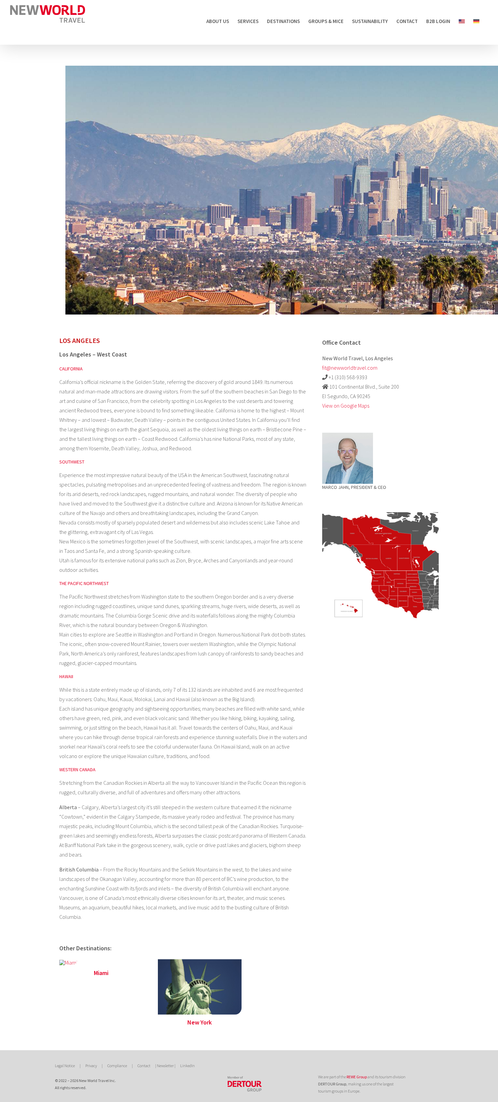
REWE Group (357, 1076)
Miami (101, 973)
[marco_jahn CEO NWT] (347, 435)
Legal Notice (65, 1065)
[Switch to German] (476, 21)
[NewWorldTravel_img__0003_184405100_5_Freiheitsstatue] (199, 961)
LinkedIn (187, 1065)
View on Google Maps (345, 405)
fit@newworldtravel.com (349, 367)
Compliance (117, 1065)
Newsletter (165, 1065)
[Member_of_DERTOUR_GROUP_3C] (245, 1079)
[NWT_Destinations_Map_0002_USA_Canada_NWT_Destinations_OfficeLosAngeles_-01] (380, 510)
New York (199, 1022)
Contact (144, 1065)
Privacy (91, 1065)
